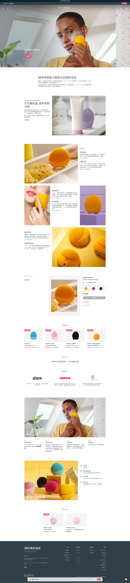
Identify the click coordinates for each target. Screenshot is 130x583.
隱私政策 (42, 562)
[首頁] (65, 9)
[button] (126, 579)
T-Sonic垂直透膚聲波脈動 (58, 361)
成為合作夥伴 (103, 560)
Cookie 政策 (103, 569)
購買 (99, 579)
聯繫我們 (67, 550)
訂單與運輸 (66, 552)
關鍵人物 (104, 567)
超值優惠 (124, 3)
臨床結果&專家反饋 (73, 361)
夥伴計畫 (104, 552)
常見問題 (67, 557)
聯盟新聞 (104, 555)
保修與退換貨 (66, 555)
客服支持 (91, 552)
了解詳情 (26, 120)
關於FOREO (103, 550)
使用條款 (104, 562)
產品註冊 (91, 550)
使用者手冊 (27, 279)
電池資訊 (67, 560)
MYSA (104, 557)
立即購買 (28, 56)
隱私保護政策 (103, 564)
